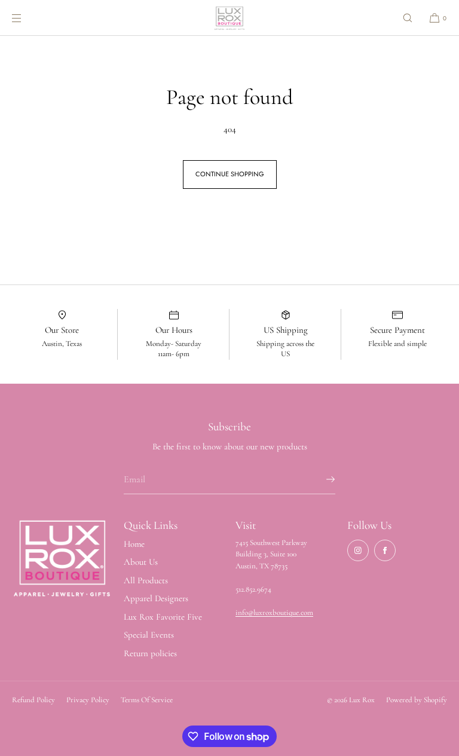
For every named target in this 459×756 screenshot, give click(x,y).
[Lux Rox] (229, 18)
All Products (146, 580)
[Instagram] (358, 550)
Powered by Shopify (416, 700)
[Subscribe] (320, 479)
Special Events (149, 634)
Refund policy (33, 700)
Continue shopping (229, 174)
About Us (141, 561)
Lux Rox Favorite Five (163, 616)
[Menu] (26, 17)
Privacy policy (87, 700)
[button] (407, 17)
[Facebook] (385, 550)
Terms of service (147, 700)
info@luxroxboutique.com (274, 612)
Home (134, 543)
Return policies (150, 653)
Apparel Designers (156, 598)
